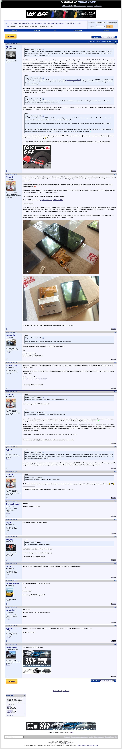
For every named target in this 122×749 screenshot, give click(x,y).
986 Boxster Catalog (67, 6)
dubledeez (11, 610)
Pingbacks (9, 711)
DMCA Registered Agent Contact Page (88, 745)
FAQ (55, 30)
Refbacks (9, 712)
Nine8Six (10, 177)
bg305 (9, 47)
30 (107, 37)
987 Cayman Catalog (80, 6)
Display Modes (111, 41)
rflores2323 (11, 365)
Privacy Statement (99, 737)
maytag (9, 540)
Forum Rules (10, 715)
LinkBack (92, 41)
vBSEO (67, 744)
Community (77, 30)
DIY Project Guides (75, 23)
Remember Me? (112, 22)
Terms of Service (109, 737)
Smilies (9, 706)
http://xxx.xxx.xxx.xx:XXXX (73, 80)
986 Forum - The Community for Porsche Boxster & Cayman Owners (30, 23)
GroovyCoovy (12, 504)
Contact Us (67, 737)
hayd (8, 522)
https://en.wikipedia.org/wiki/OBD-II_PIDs (51, 200)
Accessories (90, 6)
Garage (36, 30)
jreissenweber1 (13, 583)
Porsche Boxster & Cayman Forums (59, 23)
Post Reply (10, 36)
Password (91, 26)
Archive (91, 737)
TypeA (9, 450)
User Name (92, 22)
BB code (9, 704)
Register (14, 30)
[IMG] (8, 707)
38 (109, 37)
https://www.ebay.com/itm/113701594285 (35, 379)
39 (111, 37)
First (102, 37)
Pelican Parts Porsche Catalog (79, 737)
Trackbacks (10, 710)
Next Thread (66, 691)
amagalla (10, 335)
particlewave (12, 647)
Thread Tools (101, 41)
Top (116, 737)
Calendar (106, 30)
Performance (98, 6)
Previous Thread (57, 691)
